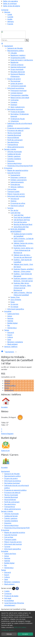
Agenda (7, 383)
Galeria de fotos (10, 554)
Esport (6, 575)
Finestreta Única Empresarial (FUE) (17, 528)
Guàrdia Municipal (11, 497)
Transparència (9, 507)
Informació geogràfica (12, 549)
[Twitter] (14, 588)
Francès (10, 24)
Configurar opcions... (8, 630)
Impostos (7, 523)
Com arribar (8, 537)
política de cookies (20, 627)
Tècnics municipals (11, 495)
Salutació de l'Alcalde (12, 474)
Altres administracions (12, 509)
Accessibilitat (9, 601)
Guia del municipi (10, 535)
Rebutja (9, 634)
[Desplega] (16, 352)
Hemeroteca (8, 568)
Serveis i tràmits (7, 511)
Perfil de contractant (11, 502)
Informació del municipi (13, 544)
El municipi (5, 530)
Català (9, 14)
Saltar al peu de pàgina (11, 6)
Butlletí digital (9, 563)
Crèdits (7, 591)
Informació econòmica (12, 481)
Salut (6, 579)
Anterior (4, 434)
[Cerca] (27, 40)
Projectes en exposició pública (15, 490)
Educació (7, 572)
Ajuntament (9, 352)
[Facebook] (17, 588)
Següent (10, 434)
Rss (5, 565)
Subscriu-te (5, 450)
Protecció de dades (11, 596)
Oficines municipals (11, 514)
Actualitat (4, 551)
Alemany (10, 21)
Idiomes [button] (7, 12)
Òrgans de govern (11, 478)
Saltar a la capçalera (10, 1)
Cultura (7, 577)
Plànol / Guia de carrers (13, 542)
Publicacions (9, 390)
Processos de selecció (12, 492)
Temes (3, 570)
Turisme (7, 546)
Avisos (6, 388)
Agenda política (10, 385)
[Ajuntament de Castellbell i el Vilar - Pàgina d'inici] (13, 34)
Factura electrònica (11, 525)
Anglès (9, 19)
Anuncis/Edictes (10, 500)
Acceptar (25, 634)
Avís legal (7, 598)
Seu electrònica (10, 504)
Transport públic (10, 539)
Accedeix (4, 407)
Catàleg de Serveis (11, 516)
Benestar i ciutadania (12, 582)
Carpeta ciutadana (11, 521)
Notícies (7, 381)
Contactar (4, 10)
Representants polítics (12, 476)
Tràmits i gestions (10, 518)
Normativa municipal (12, 483)
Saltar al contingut (10, 3)
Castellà (10, 17)
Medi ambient (9, 584)
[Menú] (2, 43)
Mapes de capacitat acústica (14, 532)
